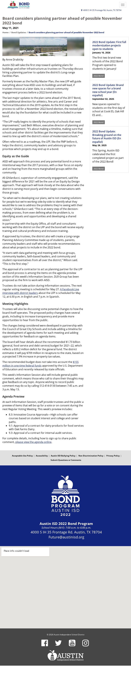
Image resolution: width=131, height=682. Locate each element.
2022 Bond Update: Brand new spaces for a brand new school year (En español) (108, 90)
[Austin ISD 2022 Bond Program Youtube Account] (72, 645)
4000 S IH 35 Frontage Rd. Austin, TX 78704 (102, 10)
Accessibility (42, 455)
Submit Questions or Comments (66, 460)
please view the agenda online (33, 442)
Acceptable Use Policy (22, 455)
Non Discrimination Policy (90, 455)
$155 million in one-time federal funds (40, 363)
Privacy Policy (113, 455)
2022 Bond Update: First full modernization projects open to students (109, 45)
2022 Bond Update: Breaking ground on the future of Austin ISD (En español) (106, 137)
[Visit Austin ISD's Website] (65, 655)
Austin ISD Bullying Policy (63, 455)
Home (5, 32)
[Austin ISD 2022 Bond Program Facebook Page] (44, 645)
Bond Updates (18, 32)
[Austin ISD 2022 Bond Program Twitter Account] (58, 645)
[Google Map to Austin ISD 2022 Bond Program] (65, 587)
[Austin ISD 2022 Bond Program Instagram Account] (85, 645)
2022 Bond (98, 75)
